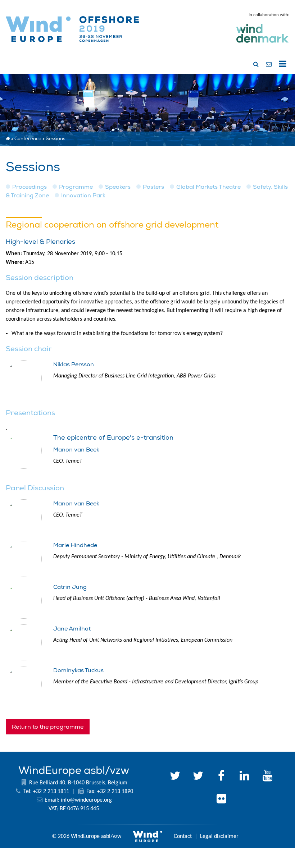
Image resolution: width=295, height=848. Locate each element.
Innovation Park (83, 195)
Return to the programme (47, 726)
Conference (27, 139)
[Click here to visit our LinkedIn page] (244, 776)
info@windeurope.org (86, 800)
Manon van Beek (76, 449)
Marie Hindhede (75, 545)
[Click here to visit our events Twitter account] (198, 776)
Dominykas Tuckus (78, 670)
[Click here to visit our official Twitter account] (175, 776)
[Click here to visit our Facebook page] (221, 776)
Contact (183, 836)
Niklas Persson (73, 364)
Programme (76, 187)
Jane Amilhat (72, 628)
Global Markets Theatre (208, 187)
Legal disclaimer (219, 836)
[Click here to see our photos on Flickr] (221, 799)
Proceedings (29, 187)
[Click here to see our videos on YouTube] (267, 776)
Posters (153, 187)
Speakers (118, 187)
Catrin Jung (70, 587)
